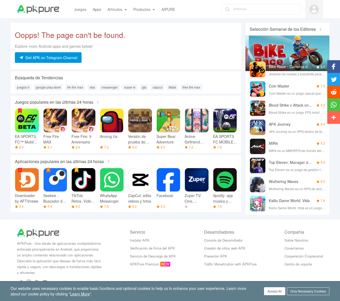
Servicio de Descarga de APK (153, 256)
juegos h (23, 87)
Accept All (274, 291)
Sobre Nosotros (296, 240)
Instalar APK (140, 240)
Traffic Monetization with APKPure (230, 264)
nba (92, 87)
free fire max (191, 87)
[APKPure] (38, 9)
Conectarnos (294, 248)
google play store (48, 87)
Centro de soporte (298, 264)
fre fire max (75, 87)
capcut (157, 87)
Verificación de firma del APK (152, 248)
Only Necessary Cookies (308, 291)
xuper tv (129, 87)
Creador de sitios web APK (224, 248)
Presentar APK (215, 256)
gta (144, 87)
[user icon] (314, 9)
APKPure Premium (144, 264)
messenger (109, 87)
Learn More (80, 293)
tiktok (172, 87)
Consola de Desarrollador (223, 240)
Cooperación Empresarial (303, 256)
